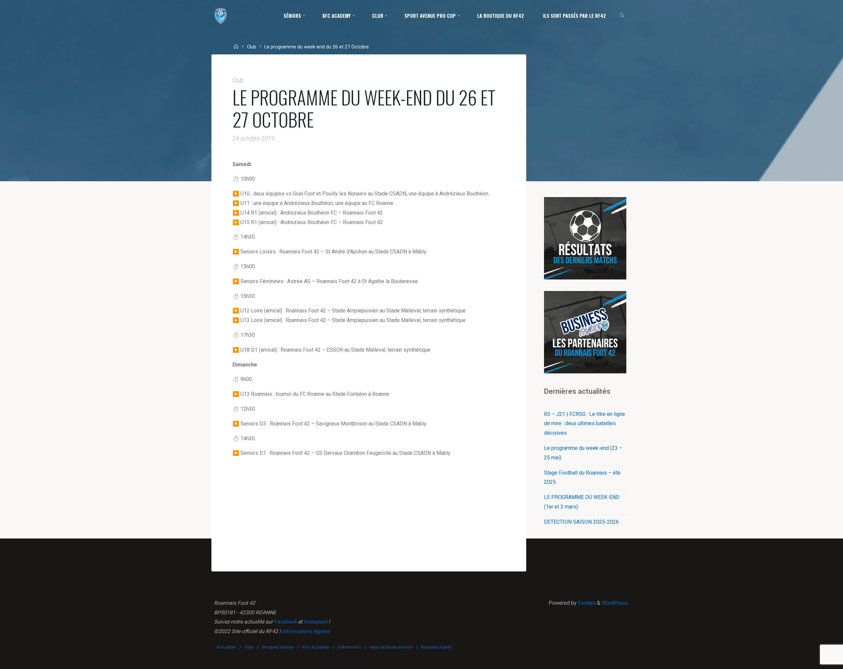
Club (251, 47)
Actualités (226, 647)
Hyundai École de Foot (391, 647)
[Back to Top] (817, 659)
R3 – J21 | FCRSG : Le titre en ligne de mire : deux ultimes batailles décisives (584, 423)
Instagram (315, 622)
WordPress (615, 603)
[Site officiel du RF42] (220, 16)
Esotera (586, 603)
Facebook (285, 622)
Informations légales (306, 631)
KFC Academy (315, 647)
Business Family (436, 647)
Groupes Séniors (278, 647)
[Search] (622, 16)
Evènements (349, 647)
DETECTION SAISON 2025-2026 (581, 522)
